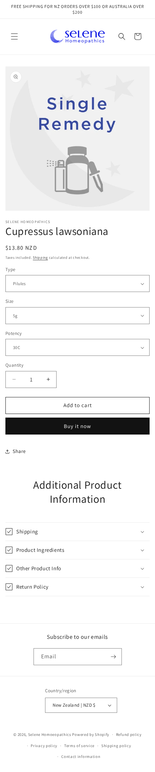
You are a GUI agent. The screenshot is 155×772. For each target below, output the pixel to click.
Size (9, 301)
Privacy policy (44, 745)
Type (10, 269)
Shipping (40, 257)
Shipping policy (116, 745)
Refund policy (129, 734)
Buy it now (77, 426)
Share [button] (19, 451)
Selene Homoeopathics (49, 734)
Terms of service (79, 745)
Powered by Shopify (90, 734)
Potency (13, 333)
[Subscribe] (113, 656)
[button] (14, 36)
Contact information (80, 756)
